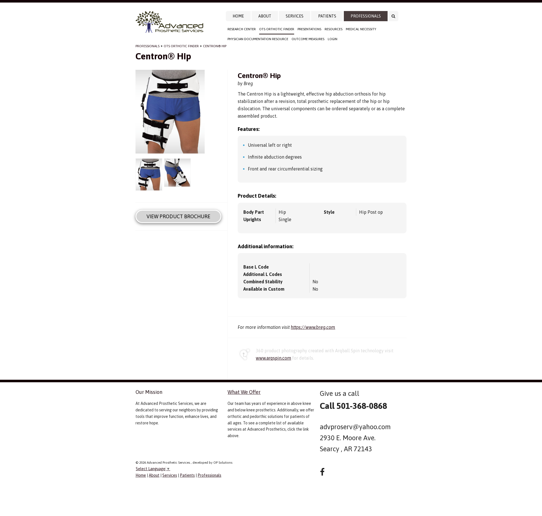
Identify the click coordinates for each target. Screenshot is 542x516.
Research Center (242, 29)
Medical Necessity (361, 29)
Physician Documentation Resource (258, 39)
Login (332, 39)
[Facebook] (322, 472)
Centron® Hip (214, 46)
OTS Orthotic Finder (276, 29)
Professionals (366, 16)
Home (238, 16)
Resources (333, 29)
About (264, 16)
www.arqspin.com (273, 357)
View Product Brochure (178, 216)
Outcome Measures (308, 39)
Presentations (309, 29)
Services (294, 16)
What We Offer (244, 392)
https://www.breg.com (313, 327)
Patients (327, 16)
